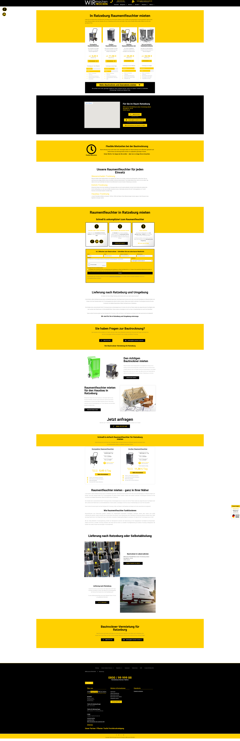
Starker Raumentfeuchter (111, 45)
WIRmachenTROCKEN (90, 671)
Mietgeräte (122, 4)
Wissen (151, 4)
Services (130, 4)
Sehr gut (236, 510)
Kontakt (137, 4)
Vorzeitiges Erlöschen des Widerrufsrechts (95, 267)
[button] (88, 459)
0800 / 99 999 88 (120, 677)
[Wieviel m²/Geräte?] (104, 463)
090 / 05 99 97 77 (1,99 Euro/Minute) (95, 710)
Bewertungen (235, 506)
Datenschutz (135, 668)
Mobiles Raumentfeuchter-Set (129, 45)
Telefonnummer (140, 254)
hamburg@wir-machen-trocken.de (144, 1)
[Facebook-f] (116, 734)
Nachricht (89, 257)
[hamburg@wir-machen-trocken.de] (133, 1)
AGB (141, 668)
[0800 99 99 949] (111, 1)
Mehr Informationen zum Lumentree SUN (95, 721)
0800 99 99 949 (120, 1)
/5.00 (235, 511)
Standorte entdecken (138, 691)
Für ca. (108, 456)
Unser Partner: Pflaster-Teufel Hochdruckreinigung (104, 728)
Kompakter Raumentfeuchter (93, 45)
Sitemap (97, 668)
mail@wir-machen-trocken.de (93, 716)
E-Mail (105, 254)
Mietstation (133, 258)
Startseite (116, 4)
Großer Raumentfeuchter (137, 449)
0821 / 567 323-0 (91, 705)
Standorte (144, 4)
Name (88, 254)
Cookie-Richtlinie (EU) (149, 668)
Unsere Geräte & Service (106, 668)
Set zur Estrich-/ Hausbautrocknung (147, 45)
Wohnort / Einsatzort (124, 254)
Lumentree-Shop (90, 720)
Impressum (127, 668)
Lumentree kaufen (91, 718)
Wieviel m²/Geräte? (110, 462)
